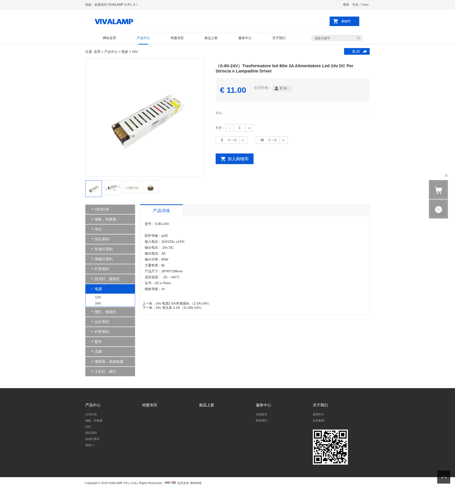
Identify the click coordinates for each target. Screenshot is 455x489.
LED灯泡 (102, 209)
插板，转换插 (105, 219)
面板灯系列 (104, 259)
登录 (346, 4)
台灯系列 (102, 322)
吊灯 (98, 229)
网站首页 (109, 38)
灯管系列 (102, 269)
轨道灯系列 (104, 249)
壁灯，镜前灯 (105, 312)
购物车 (346, 21)
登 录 (283, 88)
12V (98, 297)
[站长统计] (170, 483)
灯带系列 (102, 332)
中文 (355, 4)
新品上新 (211, 38)
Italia (365, 4)
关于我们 (279, 38)
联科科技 (196, 483)
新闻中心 (318, 414)
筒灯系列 (102, 239)
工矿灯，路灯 (105, 371)
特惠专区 (177, 38)
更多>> (89, 445)
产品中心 (143, 38)
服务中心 (245, 38)
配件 (98, 342)
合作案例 (318, 420)
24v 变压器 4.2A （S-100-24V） (179, 308)
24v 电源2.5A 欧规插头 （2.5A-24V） (183, 303)
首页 (97, 52)
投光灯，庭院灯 (107, 279)
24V (98, 303)
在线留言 (261, 414)
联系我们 (261, 420)
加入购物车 (238, 159)
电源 (124, 52)
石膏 (98, 352)
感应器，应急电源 (109, 361)
